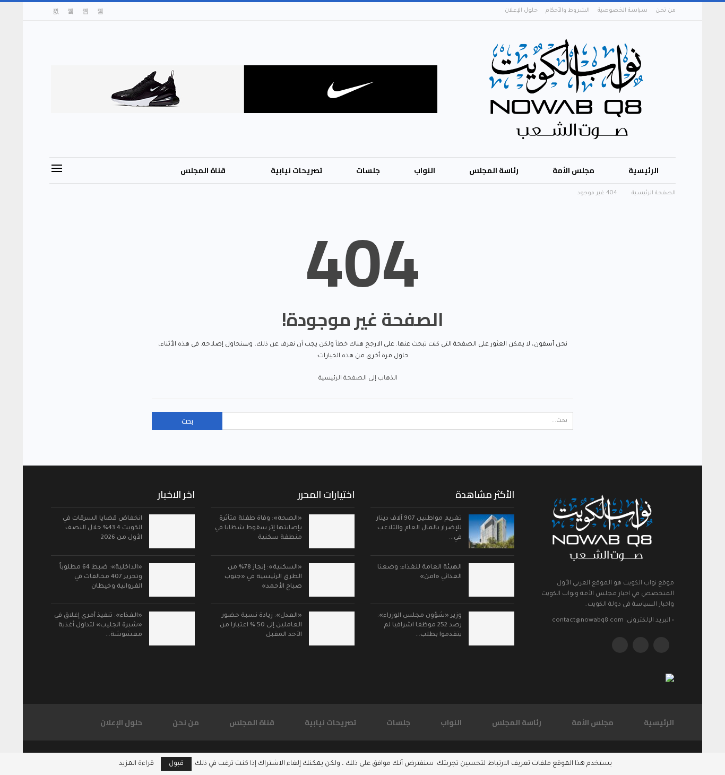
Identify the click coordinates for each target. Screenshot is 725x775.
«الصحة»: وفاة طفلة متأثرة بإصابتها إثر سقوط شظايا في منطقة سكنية (258, 528)
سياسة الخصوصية (623, 10)
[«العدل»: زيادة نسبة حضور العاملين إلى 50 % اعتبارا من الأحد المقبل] (332, 628)
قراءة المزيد (136, 764)
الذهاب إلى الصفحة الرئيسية (358, 378)
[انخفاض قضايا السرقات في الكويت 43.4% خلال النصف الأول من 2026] (172, 531)
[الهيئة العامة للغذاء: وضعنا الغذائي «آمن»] (491, 580)
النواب (424, 170)
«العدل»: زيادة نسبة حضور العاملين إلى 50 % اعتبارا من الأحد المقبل (261, 626)
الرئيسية (643, 170)
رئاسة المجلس (494, 170)
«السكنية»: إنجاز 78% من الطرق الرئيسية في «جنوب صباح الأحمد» (263, 577)
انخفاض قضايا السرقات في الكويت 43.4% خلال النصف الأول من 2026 (102, 528)
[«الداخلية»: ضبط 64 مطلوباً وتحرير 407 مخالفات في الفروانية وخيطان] (172, 580)
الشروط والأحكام (568, 10)
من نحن (665, 10)
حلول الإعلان (521, 10)
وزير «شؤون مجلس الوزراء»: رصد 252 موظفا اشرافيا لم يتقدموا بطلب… (419, 626)
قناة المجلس (203, 170)
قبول (176, 764)
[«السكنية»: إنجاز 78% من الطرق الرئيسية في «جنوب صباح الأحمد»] (332, 580)
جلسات (368, 170)
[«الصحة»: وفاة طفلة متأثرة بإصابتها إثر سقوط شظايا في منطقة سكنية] (332, 531)
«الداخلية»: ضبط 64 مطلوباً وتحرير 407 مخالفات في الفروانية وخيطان (100, 577)
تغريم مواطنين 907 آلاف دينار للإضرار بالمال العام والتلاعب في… (419, 528)
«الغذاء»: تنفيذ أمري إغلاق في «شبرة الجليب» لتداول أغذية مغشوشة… (98, 626)
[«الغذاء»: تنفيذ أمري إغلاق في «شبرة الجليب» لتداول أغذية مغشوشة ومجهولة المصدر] (172, 628)
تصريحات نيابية (296, 170)
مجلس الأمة (573, 170)
